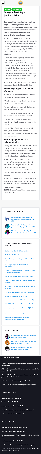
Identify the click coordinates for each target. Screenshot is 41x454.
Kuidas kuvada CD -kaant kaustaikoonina (19, 276)
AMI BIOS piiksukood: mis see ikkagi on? (19, 304)
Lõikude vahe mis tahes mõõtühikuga (14, 427)
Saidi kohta (35, 448)
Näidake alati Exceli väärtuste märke (17, 251)
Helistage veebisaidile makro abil (16, 296)
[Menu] (3, 2)
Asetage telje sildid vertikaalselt (12, 406)
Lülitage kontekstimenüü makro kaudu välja (20, 300)
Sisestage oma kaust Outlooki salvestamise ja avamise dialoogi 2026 (22, 219)
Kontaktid (5, 451)
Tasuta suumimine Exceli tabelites (16, 314)
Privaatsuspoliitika (15, 451)
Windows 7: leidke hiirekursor (11, 402)
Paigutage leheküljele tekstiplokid (13, 431)
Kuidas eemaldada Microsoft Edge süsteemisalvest (18, 384)
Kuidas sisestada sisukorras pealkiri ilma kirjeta (17, 445)
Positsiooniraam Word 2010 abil (12, 441)
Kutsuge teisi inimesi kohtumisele (13, 414)
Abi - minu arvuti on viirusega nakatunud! (15, 381)
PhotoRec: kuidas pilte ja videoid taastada (19, 292)
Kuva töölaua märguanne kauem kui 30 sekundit (17, 410)
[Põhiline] (20, 3)
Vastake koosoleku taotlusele (11, 398)
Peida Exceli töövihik (12, 255)
